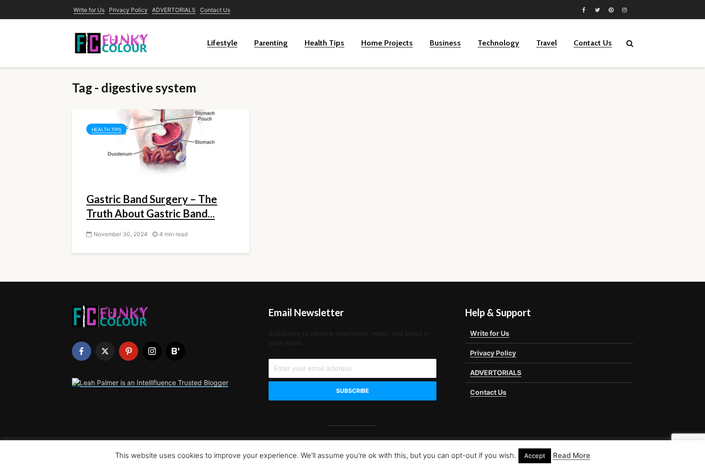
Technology (498, 42)
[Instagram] (152, 351)
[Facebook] (81, 351)
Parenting (271, 42)
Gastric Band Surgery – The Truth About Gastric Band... (151, 206)
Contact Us (215, 9)
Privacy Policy (128, 9)
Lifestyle (222, 42)
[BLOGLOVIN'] (175, 351)
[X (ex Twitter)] (105, 351)
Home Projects (387, 42)
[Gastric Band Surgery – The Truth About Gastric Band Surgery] (160, 144)
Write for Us (89, 9)
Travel (546, 42)
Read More (571, 455)
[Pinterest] (128, 351)
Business (445, 42)
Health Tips (324, 42)
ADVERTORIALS (174, 9)
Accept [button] (534, 455)
